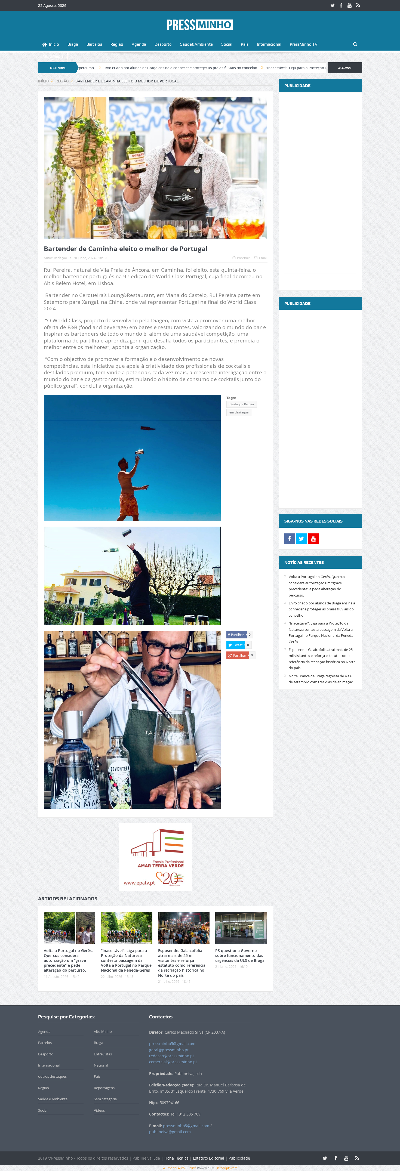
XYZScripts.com (226, 1168)
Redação (60, 258)
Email (263, 258)
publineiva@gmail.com (170, 1131)
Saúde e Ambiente (52, 1098)
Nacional (101, 1065)
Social (226, 44)
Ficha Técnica (176, 1158)
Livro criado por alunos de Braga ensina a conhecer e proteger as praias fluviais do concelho (126, 68)
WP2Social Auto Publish (179, 1168)
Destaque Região (241, 404)
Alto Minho (103, 1031)
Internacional (269, 44)
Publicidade (239, 1158)
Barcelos (94, 44)
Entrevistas (103, 1054)
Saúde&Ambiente (196, 44)
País (244, 44)
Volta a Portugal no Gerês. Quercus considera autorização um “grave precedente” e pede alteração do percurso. (68, 960)
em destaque (238, 412)
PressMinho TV (304, 44)
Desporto (163, 44)
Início (54, 44)
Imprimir (243, 258)
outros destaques (52, 1076)
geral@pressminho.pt (169, 1049)
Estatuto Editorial (208, 1158)
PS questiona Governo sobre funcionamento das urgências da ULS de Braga (239, 955)
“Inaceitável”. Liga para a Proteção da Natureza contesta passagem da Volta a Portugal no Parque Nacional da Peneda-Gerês (126, 960)
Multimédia (53, 56)
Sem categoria (105, 1098)
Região (116, 44)
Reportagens (104, 1087)
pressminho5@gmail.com (172, 1043)
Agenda (139, 44)
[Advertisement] (320, 191)
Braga (72, 44)
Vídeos (99, 1110)
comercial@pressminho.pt (173, 1061)
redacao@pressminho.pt (171, 1055)
